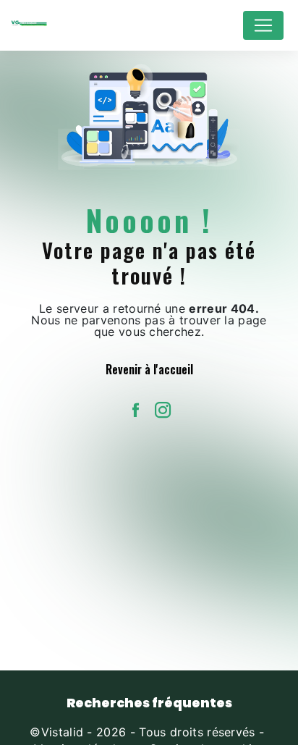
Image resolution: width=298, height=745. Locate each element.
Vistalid (62, 732)
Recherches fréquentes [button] (149, 703)
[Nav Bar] (263, 25)
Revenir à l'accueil (149, 369)
